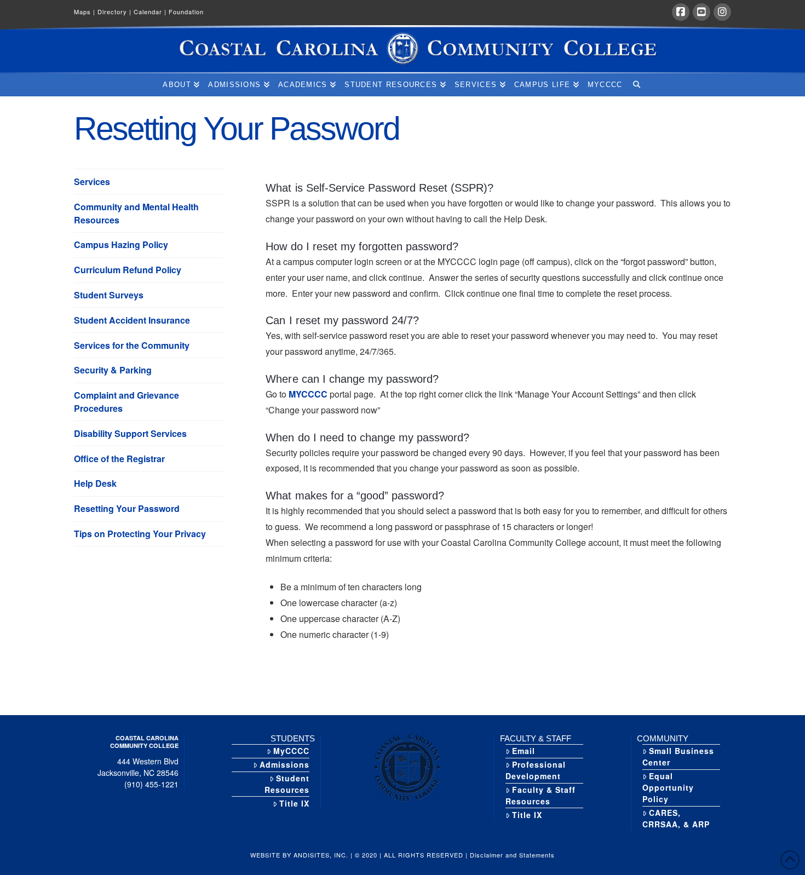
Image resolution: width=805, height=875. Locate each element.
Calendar (150, 11)
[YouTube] (701, 12)
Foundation (186, 11)
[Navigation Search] (636, 84)
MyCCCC (291, 750)
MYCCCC (308, 394)
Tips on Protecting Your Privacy (140, 533)
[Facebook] (680, 12)
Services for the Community (131, 345)
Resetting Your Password (127, 508)
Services (92, 181)
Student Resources (286, 784)
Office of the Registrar (119, 458)
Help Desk (95, 483)
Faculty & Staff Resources (540, 795)
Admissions (284, 764)
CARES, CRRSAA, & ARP (676, 818)
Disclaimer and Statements (512, 854)
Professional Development (535, 770)
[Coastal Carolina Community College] (402, 49)
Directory (114, 11)
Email (523, 750)
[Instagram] (722, 12)
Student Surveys (108, 295)
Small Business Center (678, 756)
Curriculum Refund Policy (127, 269)
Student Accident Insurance (132, 320)
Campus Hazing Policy (121, 244)
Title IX (294, 803)
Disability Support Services (130, 433)
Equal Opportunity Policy (668, 787)
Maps (84, 11)
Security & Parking (113, 370)
